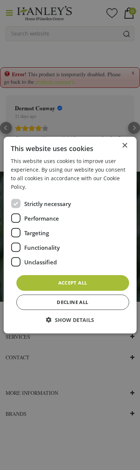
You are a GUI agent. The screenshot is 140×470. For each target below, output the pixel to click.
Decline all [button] (72, 302)
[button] (70, 320)
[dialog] (69, 234)
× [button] (124, 145)
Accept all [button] (72, 282)
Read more (41, 186)
